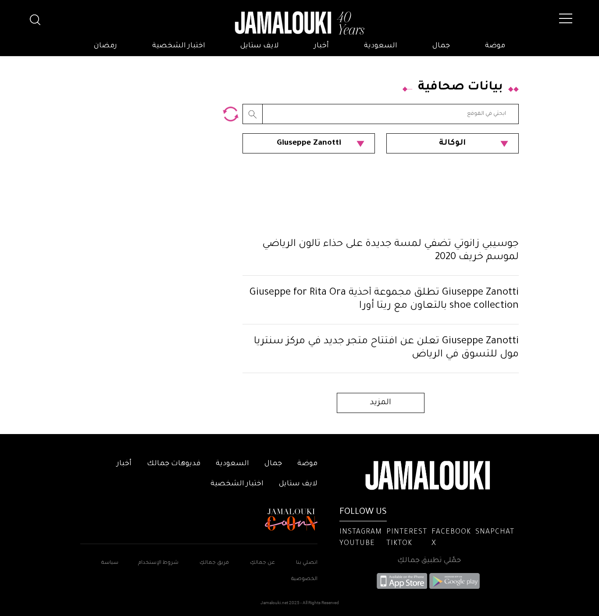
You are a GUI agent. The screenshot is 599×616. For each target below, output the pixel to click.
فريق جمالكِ (214, 563)
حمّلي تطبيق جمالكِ (429, 561)
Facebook (451, 532)
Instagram (360, 532)
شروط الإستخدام (157, 563)
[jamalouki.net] (299, 23)
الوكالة (452, 143)
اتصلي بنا (306, 563)
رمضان (105, 46)
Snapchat (494, 532)
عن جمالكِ (262, 563)
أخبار (321, 46)
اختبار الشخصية (178, 46)
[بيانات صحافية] (231, 114)
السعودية (380, 46)
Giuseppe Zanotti (309, 143)
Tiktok (399, 544)
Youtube (357, 544)
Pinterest (406, 532)
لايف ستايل (259, 46)
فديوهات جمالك (173, 464)
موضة (495, 46)
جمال (441, 46)
